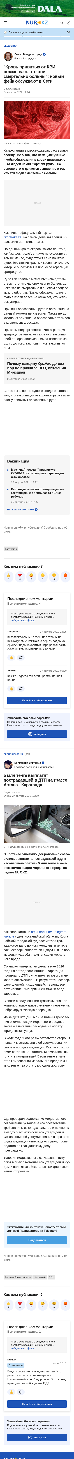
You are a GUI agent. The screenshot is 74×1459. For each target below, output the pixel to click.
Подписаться (37, 1240)
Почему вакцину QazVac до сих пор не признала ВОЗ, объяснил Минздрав (36, 367)
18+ (51, 1277)
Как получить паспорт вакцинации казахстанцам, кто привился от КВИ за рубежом (37, 493)
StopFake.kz (13, 237)
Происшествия (13, 754)
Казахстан (11, 548)
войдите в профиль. (22, 620)
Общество (10, 46)
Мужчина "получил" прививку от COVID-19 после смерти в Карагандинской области (37, 473)
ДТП (28, 754)
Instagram (40, 734)
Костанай (40, 1277)
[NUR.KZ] (37, 22)
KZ (61, 22)
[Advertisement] (37, 202)
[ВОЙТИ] (68, 23)
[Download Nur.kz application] (37, 8)
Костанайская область (18, 1277)
